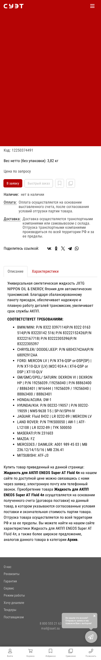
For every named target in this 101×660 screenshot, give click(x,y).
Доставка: (12, 219)
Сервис (9, 588)
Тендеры (10, 610)
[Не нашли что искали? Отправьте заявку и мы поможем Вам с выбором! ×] (91, 637)
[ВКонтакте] (49, 248)
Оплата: (10, 202)
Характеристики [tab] (45, 271)
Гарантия (10, 581)
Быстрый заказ (39, 183)
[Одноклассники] (56, 248)
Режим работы (14, 595)
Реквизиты (12, 574)
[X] (63, 248)
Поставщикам (14, 617)
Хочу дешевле (14, 603)
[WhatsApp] (77, 248)
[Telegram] (70, 248)
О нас (7, 567)
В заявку (13, 183)
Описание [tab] (16, 271)
